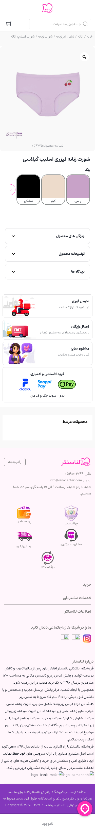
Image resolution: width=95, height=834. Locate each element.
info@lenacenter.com (66, 480)
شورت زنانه (45, 37)
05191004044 (74, 474)
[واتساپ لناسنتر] (65, 638)
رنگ (87, 170)
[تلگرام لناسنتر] (76, 638)
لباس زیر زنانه (65, 37)
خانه (89, 37)
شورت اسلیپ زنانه (22, 37)
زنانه (80, 37)
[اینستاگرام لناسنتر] (87, 638)
